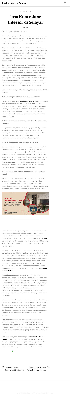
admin (25, 28)
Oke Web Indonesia (47, 393)
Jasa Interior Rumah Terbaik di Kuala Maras (36, 368)
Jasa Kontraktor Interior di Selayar (25, 19)
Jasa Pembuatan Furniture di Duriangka (14, 368)
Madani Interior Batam (24, 393)
